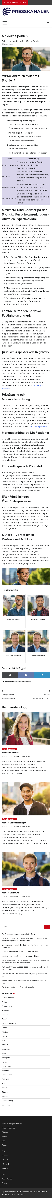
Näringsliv (6, 1058)
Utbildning (6, 1105)
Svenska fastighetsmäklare (12, 1124)
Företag (5, 1032)
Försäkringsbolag (8, 1128)
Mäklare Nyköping (38, 426)
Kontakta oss (7, 1179)
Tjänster (5, 1092)
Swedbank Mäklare (11, 752)
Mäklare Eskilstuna (10, 893)
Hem (3, 1175)
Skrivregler (6, 1079)
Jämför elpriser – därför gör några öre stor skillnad (20, 956)
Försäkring (6, 1036)
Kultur (4, 1053)
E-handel (5, 1010)
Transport (5, 1096)
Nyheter (5, 1062)
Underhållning (7, 1101)
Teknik (4, 1088)
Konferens (5, 1049)
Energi (4, 1019)
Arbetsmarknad (8, 998)
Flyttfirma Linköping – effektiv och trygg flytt (18, 987)
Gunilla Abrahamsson (10, 756)
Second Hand (7, 1075)
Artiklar (5, 1002)
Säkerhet (5, 1071)
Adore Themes (17, 1194)
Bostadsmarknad (8, 1006)
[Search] (48, 23)
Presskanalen (28, 1191)
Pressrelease (6, 1066)
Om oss (4, 1183)
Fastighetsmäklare (22, 681)
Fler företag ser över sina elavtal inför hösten (18, 934)
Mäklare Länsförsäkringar (14, 823)
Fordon (4, 1028)
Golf (3, 1040)
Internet (5, 1045)
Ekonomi (5, 1015)
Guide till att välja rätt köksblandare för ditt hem (20, 952)
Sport (4, 1083)
